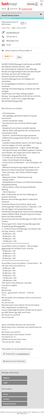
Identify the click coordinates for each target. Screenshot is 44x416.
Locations (4, 13)
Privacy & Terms (9, 404)
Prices (5, 394)
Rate (19, 57)
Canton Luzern (12, 13)
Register (6, 378)
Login (5, 382)
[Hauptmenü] (41, 4)
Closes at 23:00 (19, 28)
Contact (6, 399)
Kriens (20, 13)
